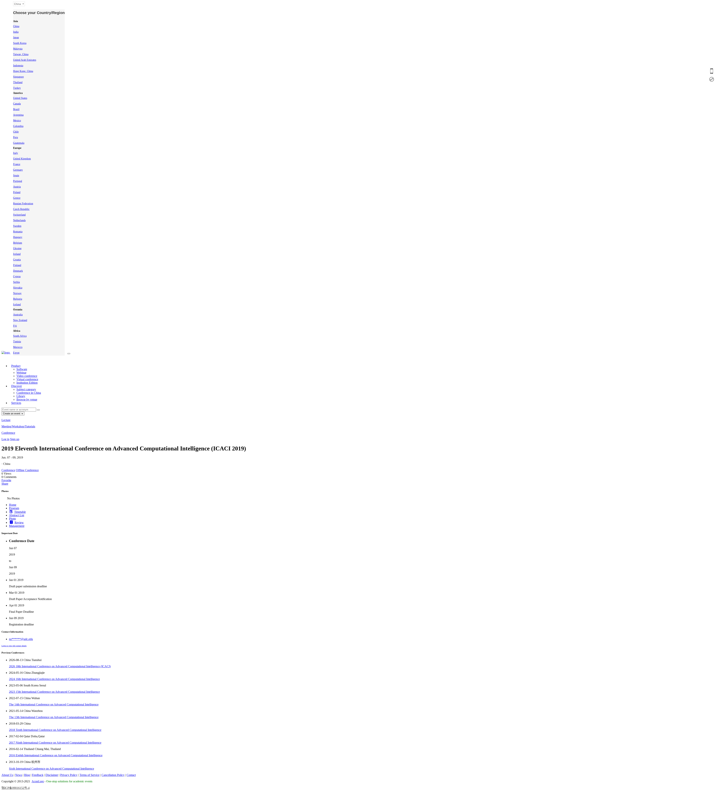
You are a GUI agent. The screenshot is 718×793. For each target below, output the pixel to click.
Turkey (17, 88)
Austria (17, 186)
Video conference (26, 376)
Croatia (17, 259)
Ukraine (17, 248)
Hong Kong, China (23, 71)
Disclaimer (51, 775)
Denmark (18, 270)
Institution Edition (27, 382)
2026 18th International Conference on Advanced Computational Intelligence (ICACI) (60, 666)
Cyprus (17, 276)
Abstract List (16, 515)
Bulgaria (17, 298)
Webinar (21, 372)
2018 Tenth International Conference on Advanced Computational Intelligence (55, 729)
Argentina (18, 114)
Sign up (14, 439)
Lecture (5, 420)
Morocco (17, 347)
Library (20, 396)
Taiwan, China (20, 54)
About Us (7, 775)
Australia (18, 314)
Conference (8, 432)
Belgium (17, 242)
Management (16, 525)
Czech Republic (21, 209)
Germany (18, 169)
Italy (15, 153)
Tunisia (17, 341)
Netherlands (19, 220)
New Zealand (20, 320)
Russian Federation (23, 203)
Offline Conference (27, 470)
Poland (16, 192)
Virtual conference (27, 379)
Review (19, 522)
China (16, 26)
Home (12, 504)
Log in (5, 439)
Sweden (17, 226)
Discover (16, 386)
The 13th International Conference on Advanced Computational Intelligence (54, 717)
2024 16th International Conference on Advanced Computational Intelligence (54, 679)
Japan (16, 37)
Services (16, 402)
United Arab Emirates (24, 60)
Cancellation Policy (113, 775)
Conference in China (28, 392)
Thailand (17, 82)
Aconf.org (38, 781)
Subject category (26, 389)
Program (14, 508)
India (16, 31)
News (18, 775)
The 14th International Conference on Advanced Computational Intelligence (54, 704)
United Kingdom (22, 158)
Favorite (6, 480)
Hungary (17, 237)
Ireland (17, 254)
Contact (131, 775)
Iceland (17, 304)
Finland (17, 265)
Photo (12, 518)
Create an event (12, 413)
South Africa (20, 336)
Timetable (20, 511)
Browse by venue (26, 399)
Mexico (17, 120)
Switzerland (19, 214)
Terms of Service (89, 775)
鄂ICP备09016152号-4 (15, 787)
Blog (27, 775)
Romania (17, 231)
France (16, 164)
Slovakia (17, 287)
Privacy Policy (68, 775)
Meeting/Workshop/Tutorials (18, 426)
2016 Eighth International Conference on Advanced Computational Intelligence (55, 755)
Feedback (37, 775)
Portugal (17, 181)
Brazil (16, 109)
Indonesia (18, 65)
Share (4, 483)
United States (20, 98)
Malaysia (17, 48)
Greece (16, 198)
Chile (16, 131)
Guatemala (18, 143)
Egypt (16, 352)
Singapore (18, 76)
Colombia (18, 126)
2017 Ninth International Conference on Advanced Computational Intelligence (55, 742)
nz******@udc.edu (21, 639)
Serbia (16, 282)
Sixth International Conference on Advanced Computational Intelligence (51, 768)
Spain (16, 175)
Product (15, 365)
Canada (17, 103)
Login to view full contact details (14, 646)
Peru (15, 137)
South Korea (19, 43)
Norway (17, 293)
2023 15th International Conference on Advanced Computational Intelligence (54, 691)
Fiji (15, 325)
